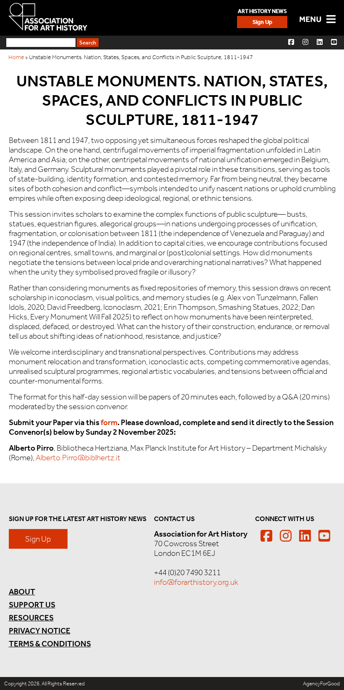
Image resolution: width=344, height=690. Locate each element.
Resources (31, 618)
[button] (291, 42)
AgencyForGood (321, 683)
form (109, 422)
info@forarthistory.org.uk (196, 582)
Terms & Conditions (50, 643)
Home (16, 57)
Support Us (32, 605)
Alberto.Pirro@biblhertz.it (78, 457)
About (22, 592)
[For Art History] (47, 17)
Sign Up (262, 22)
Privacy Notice (39, 631)
